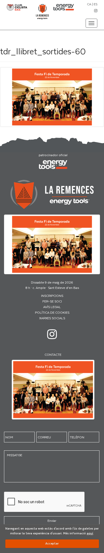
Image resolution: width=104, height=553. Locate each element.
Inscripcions (52, 295)
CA (89, 4)
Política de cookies (52, 312)
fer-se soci (52, 301)
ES (95, 4)
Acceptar (52, 543)
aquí (90, 533)
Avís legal (52, 306)
